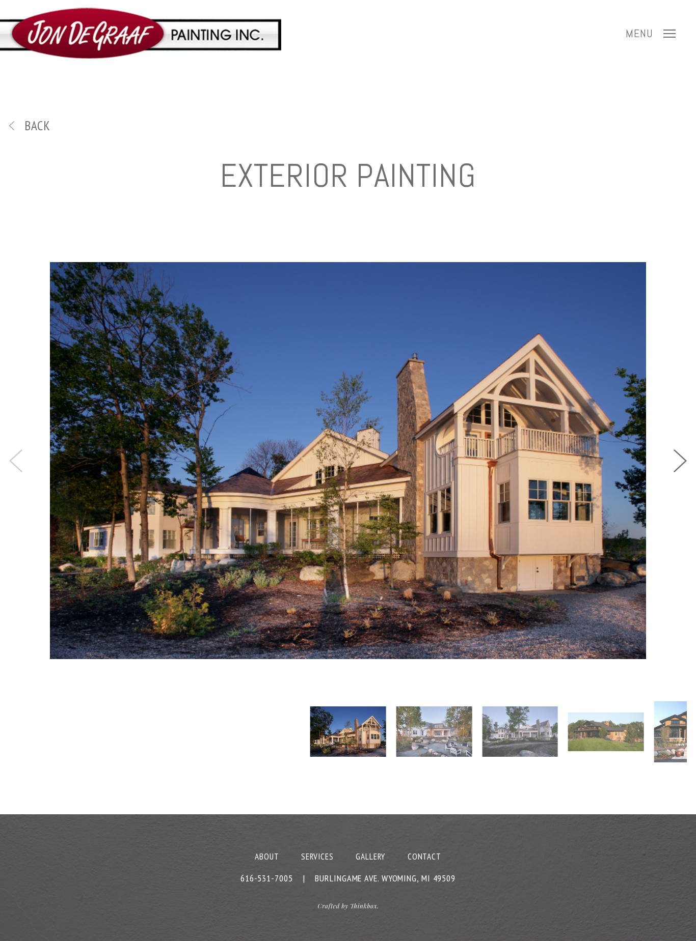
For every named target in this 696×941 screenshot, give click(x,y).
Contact (424, 856)
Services (317, 856)
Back (37, 126)
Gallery (370, 856)
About (267, 856)
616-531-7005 (266, 878)
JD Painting (140, 33)
